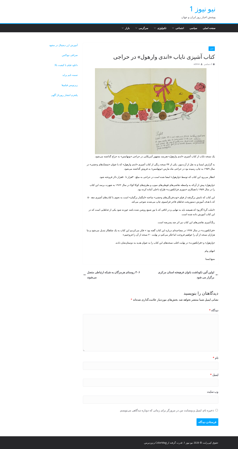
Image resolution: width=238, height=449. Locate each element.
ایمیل (214, 375)
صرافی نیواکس (70, 55)
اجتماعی (179, 28)
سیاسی (193, 28)
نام (215, 358)
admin (197, 64)
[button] (173, 28)
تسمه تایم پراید (70, 75)
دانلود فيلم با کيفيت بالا (66, 65)
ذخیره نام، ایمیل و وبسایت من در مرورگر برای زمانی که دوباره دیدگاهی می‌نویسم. (167, 410)
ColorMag (161, 442)
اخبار (211, 48)
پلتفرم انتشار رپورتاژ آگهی (64, 95)
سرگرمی (143, 28)
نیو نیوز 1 (202, 8)
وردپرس (148, 442)
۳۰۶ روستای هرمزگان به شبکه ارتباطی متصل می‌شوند (113, 274)
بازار (127, 28)
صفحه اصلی (209, 28)
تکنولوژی (161, 28)
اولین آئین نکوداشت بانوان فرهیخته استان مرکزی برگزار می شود (186, 274)
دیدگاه (213, 310)
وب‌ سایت (212, 392)
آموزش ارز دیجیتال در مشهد (63, 45)
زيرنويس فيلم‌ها (70, 85)
